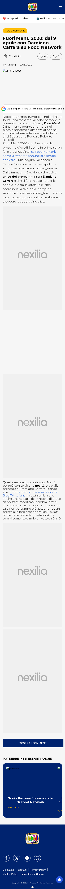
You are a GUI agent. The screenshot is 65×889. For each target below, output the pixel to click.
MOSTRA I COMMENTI (33, 743)
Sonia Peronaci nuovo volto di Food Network (30, 800)
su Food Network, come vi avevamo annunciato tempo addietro (29, 156)
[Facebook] (4, 856)
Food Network (15, 30)
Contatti (22, 869)
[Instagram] (25, 856)
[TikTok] (35, 856)
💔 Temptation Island (16, 18)
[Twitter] (14, 856)
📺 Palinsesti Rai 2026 (50, 18)
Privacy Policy (38, 869)
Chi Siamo (8, 869)
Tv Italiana (9, 64)
